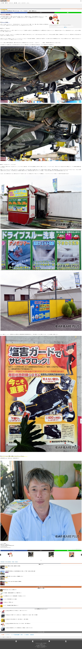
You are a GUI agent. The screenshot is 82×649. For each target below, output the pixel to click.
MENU (81, 1)
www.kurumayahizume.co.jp (5, 547)
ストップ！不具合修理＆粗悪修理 (15, 634)
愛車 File (22, 634)
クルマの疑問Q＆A (26, 634)
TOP (41, 639)
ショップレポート (7, 634)
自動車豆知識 (32, 634)
